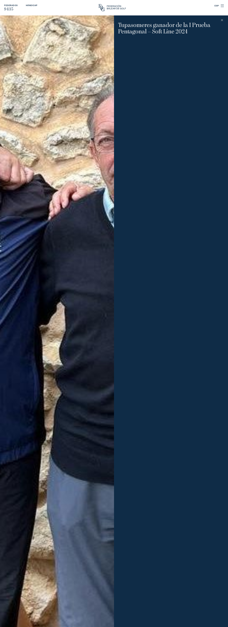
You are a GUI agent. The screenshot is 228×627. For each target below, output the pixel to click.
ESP (217, 6)
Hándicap (32, 5)
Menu (222, 5)
